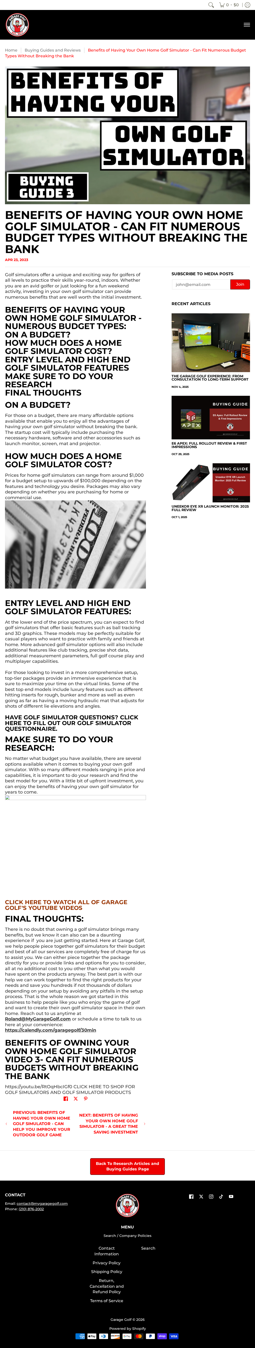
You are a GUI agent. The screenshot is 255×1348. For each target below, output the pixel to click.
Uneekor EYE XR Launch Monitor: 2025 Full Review (210, 508)
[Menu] (246, 25)
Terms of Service (106, 1300)
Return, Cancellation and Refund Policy (107, 1286)
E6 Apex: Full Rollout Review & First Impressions (209, 445)
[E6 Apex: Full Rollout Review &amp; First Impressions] (211, 417)
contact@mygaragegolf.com (42, 1203)
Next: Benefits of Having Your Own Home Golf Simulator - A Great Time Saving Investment (108, 1124)
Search (148, 1248)
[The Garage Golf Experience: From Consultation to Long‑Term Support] (211, 342)
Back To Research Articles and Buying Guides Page (127, 1166)
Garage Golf (121, 1319)
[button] (65, 1099)
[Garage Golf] (17, 25)
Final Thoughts (43, 393)
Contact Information (106, 1251)
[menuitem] (229, 5)
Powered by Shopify (127, 1328)
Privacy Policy (107, 1263)
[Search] (211, 5)
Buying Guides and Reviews (53, 50)
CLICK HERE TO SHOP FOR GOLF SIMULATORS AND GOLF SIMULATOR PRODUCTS (70, 1089)
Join (240, 284)
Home (11, 50)
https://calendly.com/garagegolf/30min (50, 1030)
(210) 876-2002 (31, 1209)
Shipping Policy (106, 1271)
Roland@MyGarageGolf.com (38, 1019)
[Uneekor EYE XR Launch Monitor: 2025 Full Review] (211, 482)
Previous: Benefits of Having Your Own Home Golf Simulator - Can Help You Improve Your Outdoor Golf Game (41, 1123)
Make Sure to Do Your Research (59, 380)
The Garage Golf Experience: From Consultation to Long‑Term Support (210, 378)
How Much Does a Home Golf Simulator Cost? (63, 347)
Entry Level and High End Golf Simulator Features (67, 363)
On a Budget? (37, 334)
